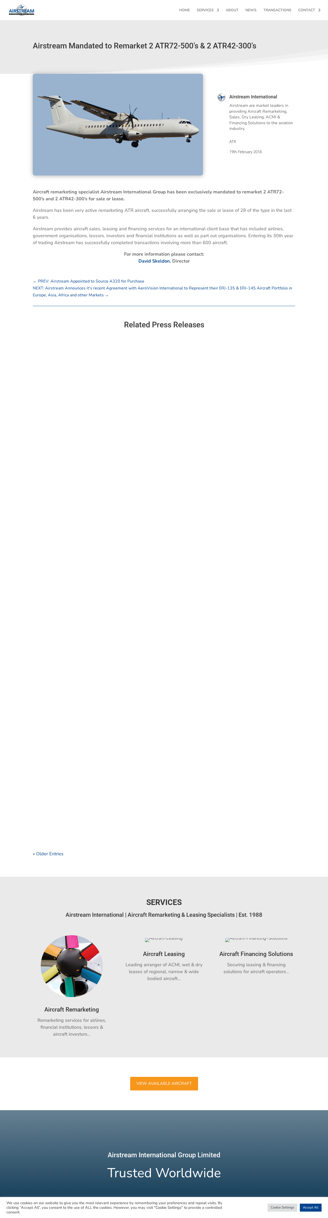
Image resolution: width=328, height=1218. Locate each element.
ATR (232, 141)
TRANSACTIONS (277, 10)
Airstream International (253, 96)
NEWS (251, 10)
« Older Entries (48, 854)
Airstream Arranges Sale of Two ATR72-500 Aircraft (91, 803)
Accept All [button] (311, 1207)
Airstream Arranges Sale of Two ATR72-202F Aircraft (92, 738)
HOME (184, 10)
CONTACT (306, 10)
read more (48, 539)
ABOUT (232, 10)
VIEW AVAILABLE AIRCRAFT (164, 1083)
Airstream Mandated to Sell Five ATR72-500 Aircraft (91, 515)
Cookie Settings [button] (282, 1207)
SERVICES (205, 10)
